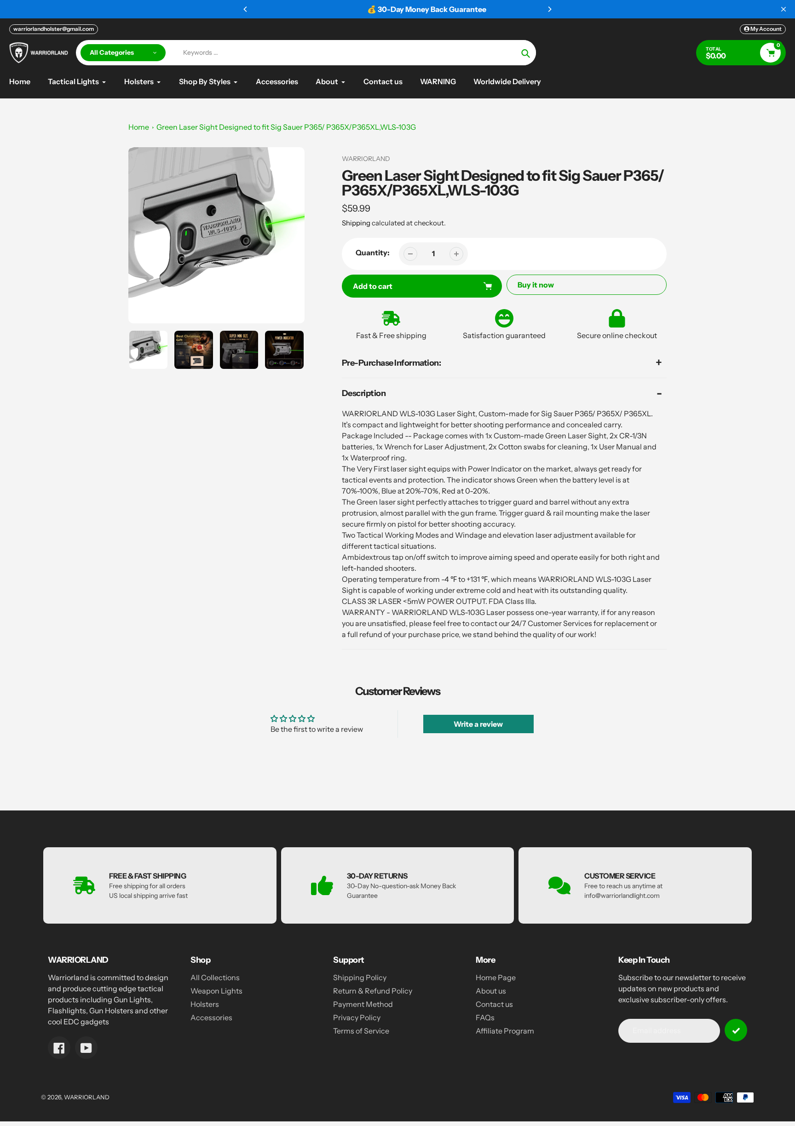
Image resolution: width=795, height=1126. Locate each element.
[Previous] (245, 9)
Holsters (204, 1004)
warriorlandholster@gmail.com (53, 28)
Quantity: (373, 252)
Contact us (494, 1004)
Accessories (211, 1017)
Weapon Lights (216, 990)
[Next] (549, 9)
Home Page (496, 977)
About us (491, 990)
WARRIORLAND (86, 1097)
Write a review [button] (478, 724)
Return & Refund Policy (372, 990)
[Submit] (736, 1030)
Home (138, 127)
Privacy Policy (356, 1017)
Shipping (356, 222)
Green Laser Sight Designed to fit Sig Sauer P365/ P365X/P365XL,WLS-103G (286, 127)
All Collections (215, 977)
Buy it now (536, 284)
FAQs (485, 1017)
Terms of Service (361, 1030)
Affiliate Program (505, 1030)
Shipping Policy (359, 977)
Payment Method (363, 1004)
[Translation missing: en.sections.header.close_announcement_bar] (783, 9)
